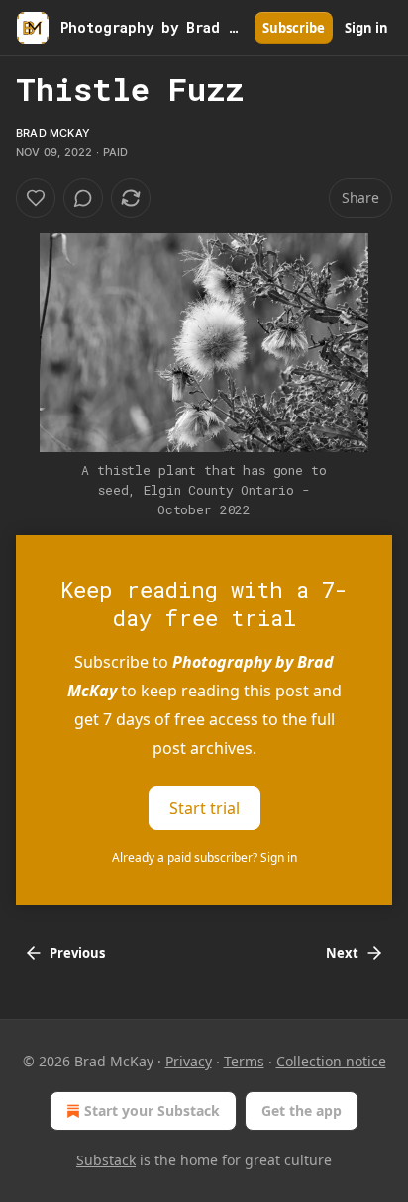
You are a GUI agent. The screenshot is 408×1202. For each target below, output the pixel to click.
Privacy (188, 1061)
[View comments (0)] (83, 198)
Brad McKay (53, 132)
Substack (106, 1160)
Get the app (301, 1110)
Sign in (366, 28)
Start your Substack (152, 1110)
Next (342, 953)
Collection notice (331, 1061)
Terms (244, 1061)
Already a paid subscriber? (204, 857)
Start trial (204, 808)
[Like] (35, 198)
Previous (77, 953)
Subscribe (293, 28)
